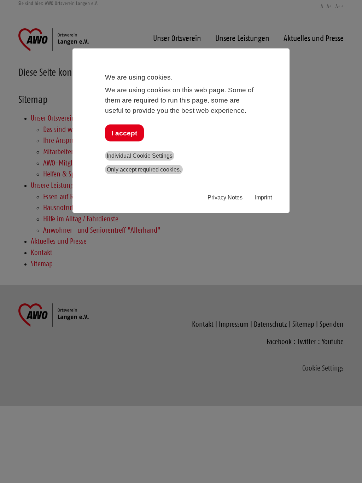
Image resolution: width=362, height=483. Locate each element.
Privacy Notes (225, 197)
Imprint (263, 197)
